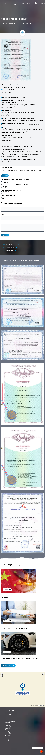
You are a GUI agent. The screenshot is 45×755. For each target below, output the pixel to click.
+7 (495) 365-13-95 (9, 716)
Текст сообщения (5, 223)
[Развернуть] (43, 674)
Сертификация (29, 3)
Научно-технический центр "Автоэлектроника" (16, 23)
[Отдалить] (2, 676)
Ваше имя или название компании (9, 206)
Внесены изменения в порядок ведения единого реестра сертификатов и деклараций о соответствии (18, 627)
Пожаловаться (10, 250)
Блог (36, 3)
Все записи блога (7, 665)
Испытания (21, 3)
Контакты (42, 3)
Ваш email (3, 214)
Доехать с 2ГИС (42, 705)
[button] (22, 280)
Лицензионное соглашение (34, 705)
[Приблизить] (2, 674)
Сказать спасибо (10, 247)
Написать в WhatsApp (11, 244)
